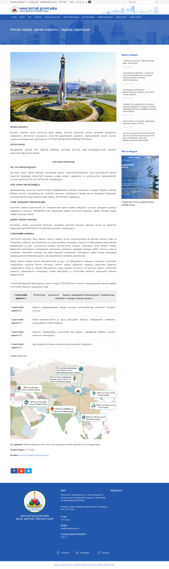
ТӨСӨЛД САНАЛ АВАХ (52, 17)
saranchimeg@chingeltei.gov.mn (34, 455)
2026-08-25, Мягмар (17, 2)
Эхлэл (14, 17)
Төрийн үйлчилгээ (105, 17)
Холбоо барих (135, 17)
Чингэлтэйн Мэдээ (71, 17)
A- (77, 2)
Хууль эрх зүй (121, 17)
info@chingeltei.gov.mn (48, 2)
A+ (80, 2)
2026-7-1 (64, 537)
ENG (72, 2)
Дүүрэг (22, 17)
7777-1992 (62, 2)
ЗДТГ (30, 17)
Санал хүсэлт (33, 2)
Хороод (38, 17)
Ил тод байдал (88, 17)
